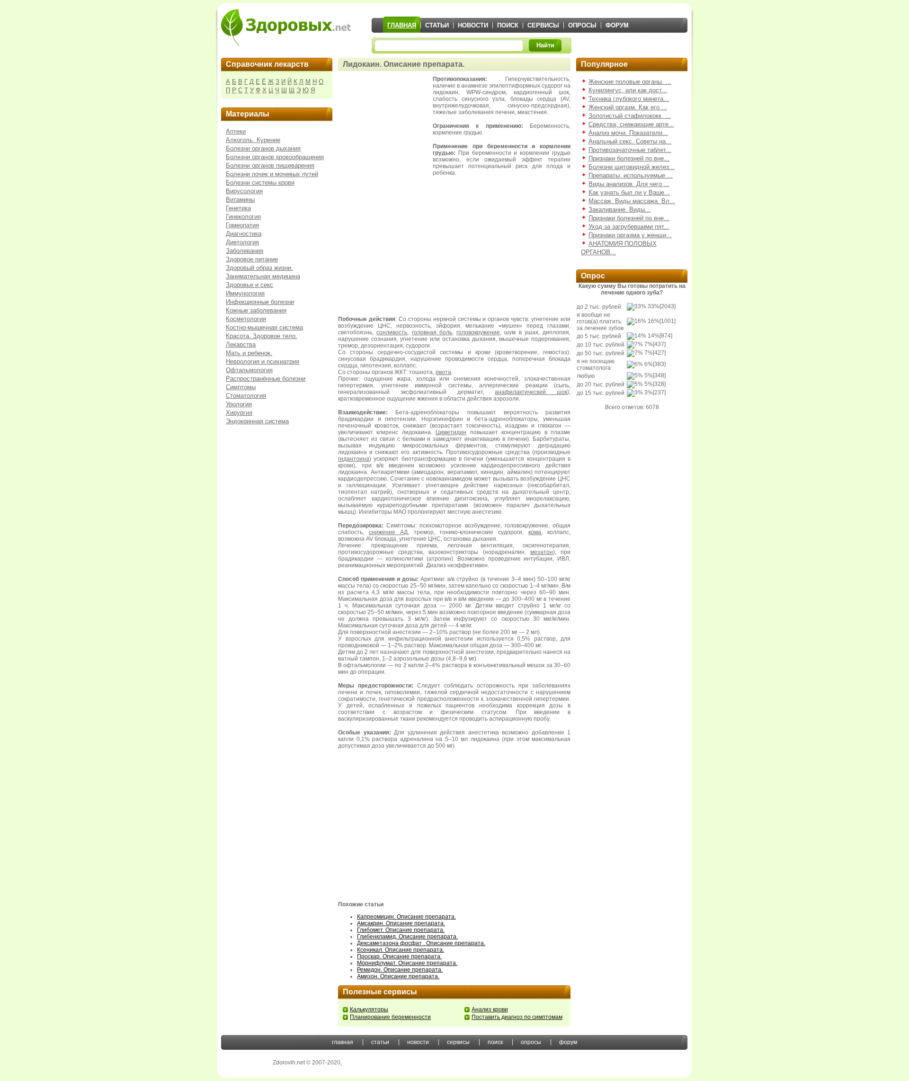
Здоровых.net (286, 27)
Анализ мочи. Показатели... (628, 132)
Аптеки (236, 131)
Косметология (246, 318)
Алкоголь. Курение (253, 139)
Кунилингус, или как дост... (627, 90)
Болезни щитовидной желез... (631, 166)
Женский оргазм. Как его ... (627, 107)
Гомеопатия (242, 225)
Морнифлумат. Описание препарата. (407, 963)
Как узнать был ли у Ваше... (629, 192)
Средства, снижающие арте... (631, 124)
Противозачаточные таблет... (629, 149)
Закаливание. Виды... (619, 209)
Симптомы (241, 387)
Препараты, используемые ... (630, 175)
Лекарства (241, 344)
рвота (443, 372)
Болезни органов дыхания (263, 148)
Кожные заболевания (256, 310)
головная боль (432, 332)
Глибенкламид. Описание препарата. (407, 936)
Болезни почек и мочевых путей (272, 174)
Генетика (238, 208)
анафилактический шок (531, 392)
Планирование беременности (390, 1017)
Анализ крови (490, 1009)
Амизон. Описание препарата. (398, 976)
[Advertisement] (385, 123)
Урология (239, 404)
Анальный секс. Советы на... (629, 141)
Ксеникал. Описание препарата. (400, 950)
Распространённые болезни (265, 378)
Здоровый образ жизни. (259, 267)
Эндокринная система (257, 421)
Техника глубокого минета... (628, 98)
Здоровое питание (252, 259)
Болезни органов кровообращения (275, 157)
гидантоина (353, 459)
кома (534, 532)
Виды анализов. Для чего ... (628, 184)
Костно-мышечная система (264, 327)
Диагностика (243, 233)
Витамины (240, 199)
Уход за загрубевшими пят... (628, 226)
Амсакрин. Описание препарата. (401, 923)
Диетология (242, 242)
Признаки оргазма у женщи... (630, 235)
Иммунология (245, 293)
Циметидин (451, 432)
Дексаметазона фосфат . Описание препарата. (421, 943)
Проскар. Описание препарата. (399, 956)
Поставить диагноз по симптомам (517, 1017)
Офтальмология (249, 370)
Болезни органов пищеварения (270, 165)
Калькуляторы (369, 1009)
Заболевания (244, 250)
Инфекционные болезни (260, 301)
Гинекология (243, 216)
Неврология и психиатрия (262, 361)
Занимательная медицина (263, 276)
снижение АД (388, 532)
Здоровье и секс (249, 284)
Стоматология (246, 395)
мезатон (541, 552)
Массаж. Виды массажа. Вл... (631, 201)
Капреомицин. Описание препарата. (406, 916)
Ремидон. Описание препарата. (400, 969)
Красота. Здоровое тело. (261, 335)
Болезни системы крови (260, 182)
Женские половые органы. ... (629, 81)
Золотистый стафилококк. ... (629, 115)
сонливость (391, 332)
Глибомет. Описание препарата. (401, 930)
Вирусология (244, 191)
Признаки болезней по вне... (628, 158)
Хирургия (239, 412)
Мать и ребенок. (249, 353)
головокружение (478, 332)
